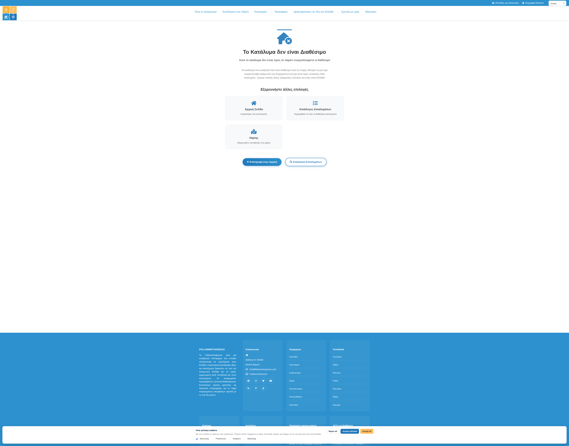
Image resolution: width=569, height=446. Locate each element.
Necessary (204, 439)
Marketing (251, 439)
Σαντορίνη (337, 357)
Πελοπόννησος (295, 389)
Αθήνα (335, 365)
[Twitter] (263, 381)
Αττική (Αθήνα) (295, 397)
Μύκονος (337, 373)
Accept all (366, 431)
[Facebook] (248, 381)
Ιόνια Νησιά (294, 365)
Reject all (333, 431)
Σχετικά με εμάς (350, 11)
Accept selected (350, 431)
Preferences (221, 439)
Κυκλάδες (293, 357)
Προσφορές (281, 11)
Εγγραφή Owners (534, 3)
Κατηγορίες (260, 11)
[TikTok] (263, 388)
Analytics (237, 439)
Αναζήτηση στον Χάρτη (235, 11)
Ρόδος (335, 381)
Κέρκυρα (336, 405)
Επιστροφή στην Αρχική (263, 162)
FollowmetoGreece (258, 374)
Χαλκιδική (293, 405)
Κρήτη (291, 381)
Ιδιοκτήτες (370, 11)
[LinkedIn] (248, 388)
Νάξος (335, 397)
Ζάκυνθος (337, 389)
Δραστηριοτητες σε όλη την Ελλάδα (314, 11)
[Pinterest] (256, 388)
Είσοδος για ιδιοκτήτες (507, 3)
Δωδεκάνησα (295, 373)
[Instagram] (256, 381)
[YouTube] (271, 381)
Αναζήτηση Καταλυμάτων (307, 162)
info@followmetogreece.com (263, 369)
